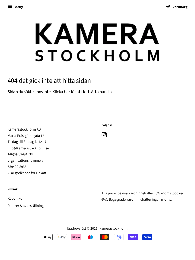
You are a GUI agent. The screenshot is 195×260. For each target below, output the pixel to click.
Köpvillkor (16, 198)
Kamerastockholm (113, 228)
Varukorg (179, 7)
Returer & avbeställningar (27, 205)
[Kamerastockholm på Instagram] (104, 136)
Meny (18, 7)
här (67, 92)
